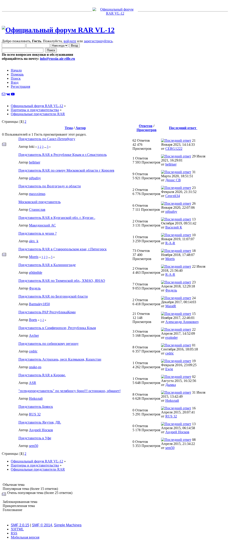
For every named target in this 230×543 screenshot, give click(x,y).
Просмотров (147, 130)
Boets (33, 320)
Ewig (169, 369)
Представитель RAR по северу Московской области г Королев (66, 170)
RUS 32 (35, 414)
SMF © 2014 (42, 525)
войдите (70, 41)
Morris (33, 257)
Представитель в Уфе (34, 438)
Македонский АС (42, 225)
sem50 (33, 446)
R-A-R (170, 243)
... (45, 146)
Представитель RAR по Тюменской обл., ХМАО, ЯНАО (61, 281)
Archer (34, 335)
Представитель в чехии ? (37, 233)
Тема (69, 128)
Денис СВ (173, 180)
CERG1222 (173, 148)
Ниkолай (36, 398)
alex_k (33, 241)
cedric (33, 351)
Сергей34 (172, 196)
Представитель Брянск (35, 406)
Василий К (173, 227)
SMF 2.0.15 (20, 525)
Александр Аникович (182, 322)
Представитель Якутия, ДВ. (39, 422)
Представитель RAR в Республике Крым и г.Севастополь (62, 155)
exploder (171, 337)
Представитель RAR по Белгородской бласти (53, 296)
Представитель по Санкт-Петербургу (46, 139)
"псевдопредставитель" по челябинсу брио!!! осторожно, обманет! (69, 391)
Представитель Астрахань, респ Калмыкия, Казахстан (59, 359)
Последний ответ (183, 128)
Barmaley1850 (39, 304)
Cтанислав (37, 209)
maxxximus (37, 194)
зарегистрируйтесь (98, 41)
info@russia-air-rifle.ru (57, 59)
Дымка (170, 385)
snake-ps (35, 367)
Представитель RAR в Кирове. (42, 375)
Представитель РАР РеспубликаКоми (47, 312)
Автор (80, 128)
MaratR (170, 306)
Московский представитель (39, 202)
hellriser (34, 162)
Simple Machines (68, 525)
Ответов (146, 126)
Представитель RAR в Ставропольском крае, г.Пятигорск (62, 249)
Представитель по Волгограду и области (49, 186)
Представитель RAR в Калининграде (47, 265)
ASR (32, 383)
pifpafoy (35, 178)
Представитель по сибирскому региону (48, 344)
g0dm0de (35, 272)
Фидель (35, 288)
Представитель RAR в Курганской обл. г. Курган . (56, 218)
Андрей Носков (41, 430)
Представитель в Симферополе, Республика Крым (57, 328)
